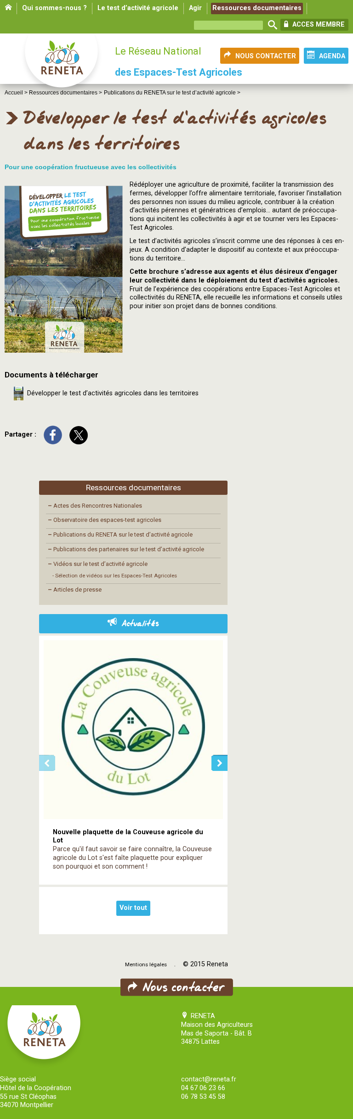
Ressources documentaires (257, 8)
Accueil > (17, 92)
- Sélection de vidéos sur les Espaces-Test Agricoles (114, 575)
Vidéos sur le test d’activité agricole (98, 563)
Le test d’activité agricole (137, 8)
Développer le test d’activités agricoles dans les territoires (111, 393)
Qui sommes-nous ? (54, 8)
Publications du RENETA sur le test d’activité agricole (120, 534)
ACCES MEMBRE (317, 24)
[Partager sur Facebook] (53, 434)
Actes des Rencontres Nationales (95, 505)
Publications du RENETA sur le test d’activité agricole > (172, 92)
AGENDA (332, 56)
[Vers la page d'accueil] (62, 65)
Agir (195, 8)
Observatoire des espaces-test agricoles (104, 519)
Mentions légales (146, 964)
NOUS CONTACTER (265, 56)
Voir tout (133, 908)
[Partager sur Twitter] (78, 434)
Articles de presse (75, 589)
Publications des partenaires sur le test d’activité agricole (126, 549)
